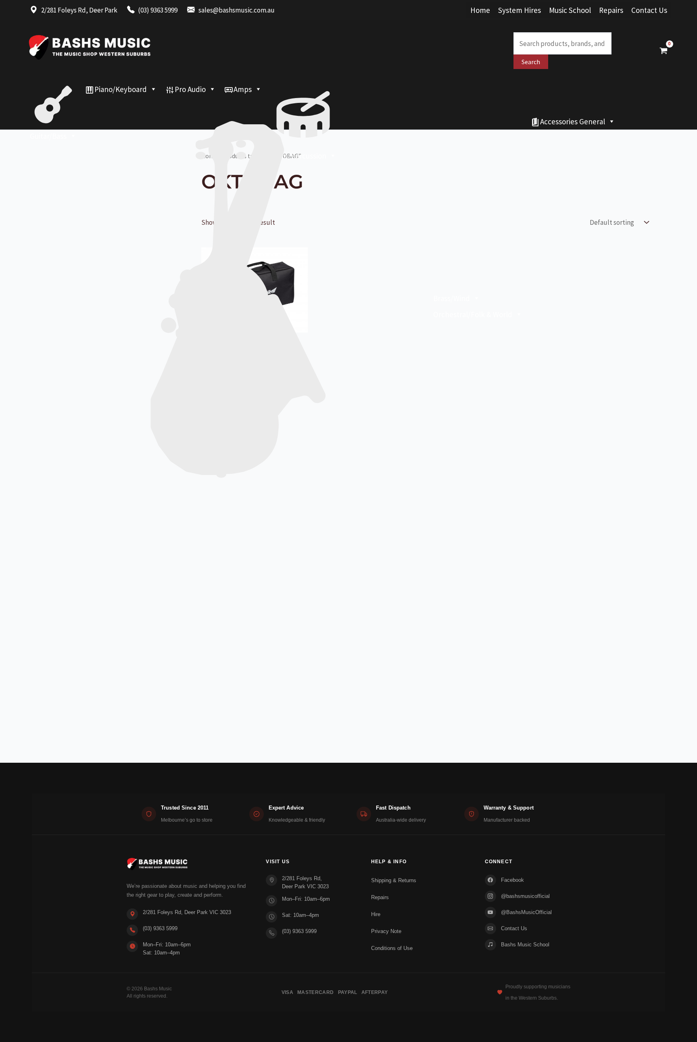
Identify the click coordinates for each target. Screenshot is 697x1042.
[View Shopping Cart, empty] (663, 50)
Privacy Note (386, 931)
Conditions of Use (392, 948)
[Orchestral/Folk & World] (276, 121)
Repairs (611, 10)
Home (480, 10)
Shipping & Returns (393, 880)
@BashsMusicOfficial (526, 912)
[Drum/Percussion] (303, 89)
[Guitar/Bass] (53, 89)
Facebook (512, 880)
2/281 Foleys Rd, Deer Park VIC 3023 (187, 912)
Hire (375, 914)
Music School (570, 10)
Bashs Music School (525, 945)
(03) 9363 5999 (160, 928)
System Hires (519, 10)
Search (531, 62)
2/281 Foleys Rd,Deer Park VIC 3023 (305, 882)
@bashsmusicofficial (525, 896)
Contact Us (649, 10)
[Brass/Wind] (255, 105)
